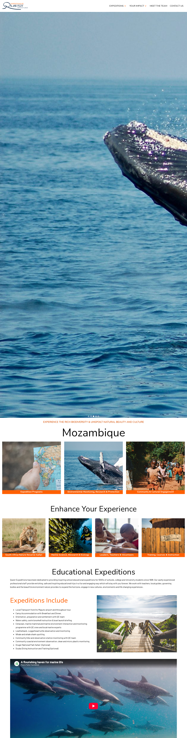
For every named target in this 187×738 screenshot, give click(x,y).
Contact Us (176, 5)
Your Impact (137, 5)
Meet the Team (158, 5)
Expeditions (116, 5)
